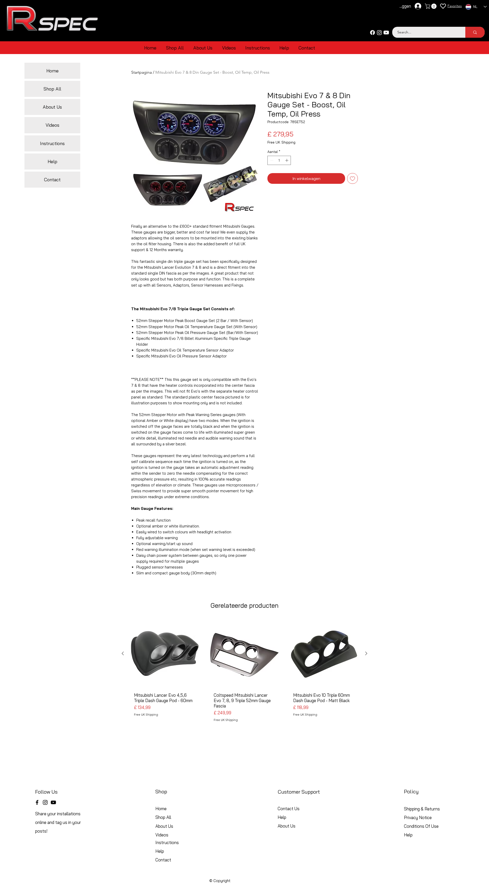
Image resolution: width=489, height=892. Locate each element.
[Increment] (287, 160)
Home (52, 71)
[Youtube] (386, 32)
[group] (244, 672)
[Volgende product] (366, 653)
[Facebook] (372, 32)
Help (52, 161)
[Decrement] (271, 160)
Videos (52, 125)
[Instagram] (379, 32)
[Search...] (475, 32)
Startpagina (141, 72)
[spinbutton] (279, 160)
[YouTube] (53, 802)
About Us (52, 107)
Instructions (52, 143)
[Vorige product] (123, 653)
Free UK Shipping (281, 142)
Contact (52, 180)
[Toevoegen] (352, 178)
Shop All (52, 89)
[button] (431, 6)
